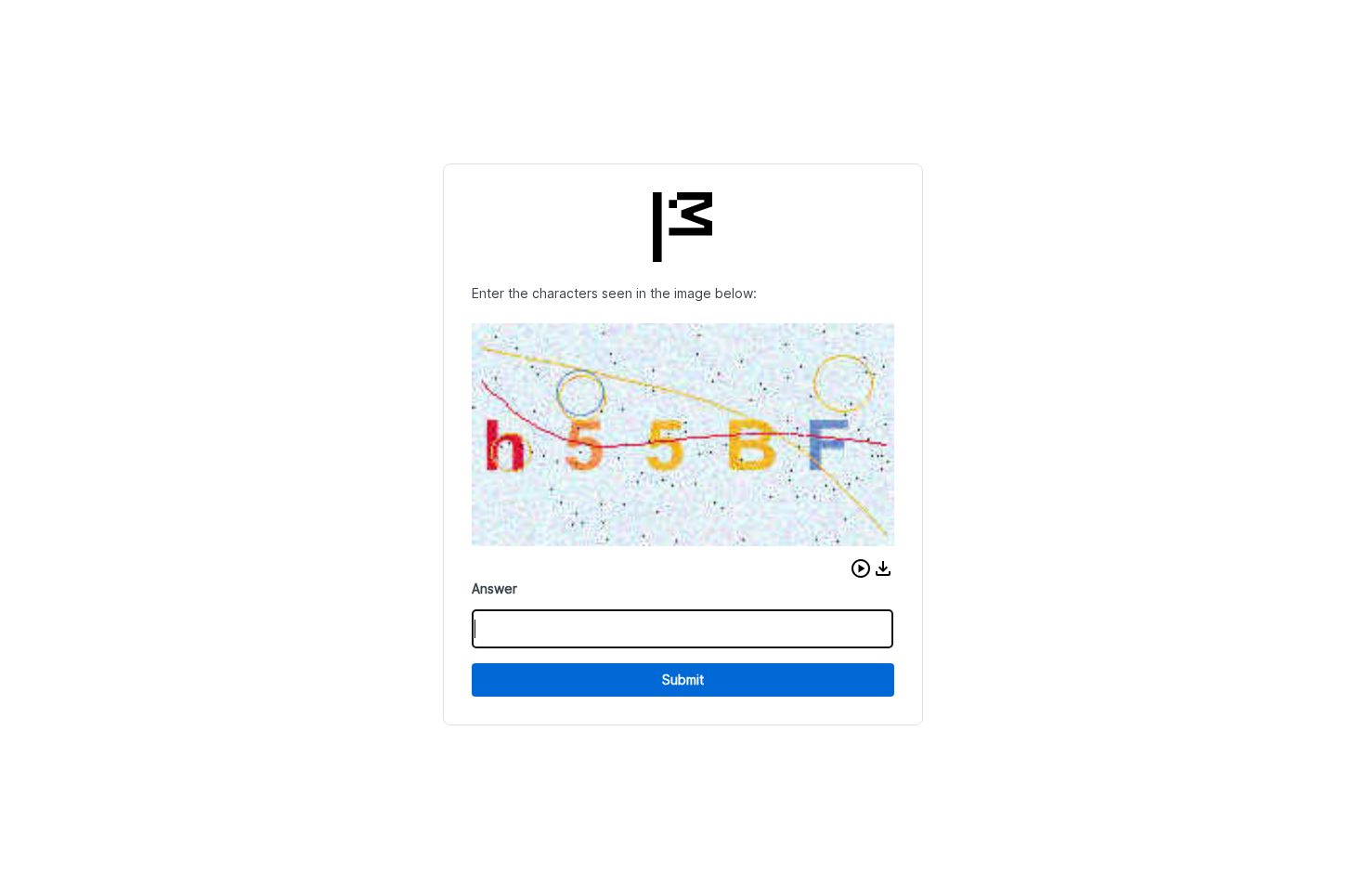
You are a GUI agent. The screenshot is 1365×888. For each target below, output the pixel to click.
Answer (494, 588)
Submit (683, 679)
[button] (861, 568)
